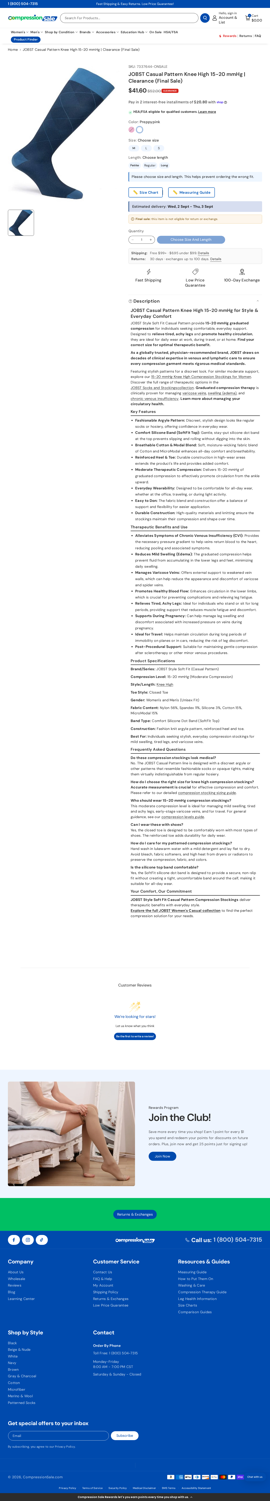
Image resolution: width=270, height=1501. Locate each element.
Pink (131, 130)
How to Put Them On (195, 1278)
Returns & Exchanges (111, 1298)
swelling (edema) (222, 393)
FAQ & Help (102, 1278)
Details (203, 253)
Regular (150, 165)
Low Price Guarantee (110, 1305)
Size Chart (149, 192)
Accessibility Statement (196, 1488)
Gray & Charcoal (22, 1376)
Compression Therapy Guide (202, 1292)
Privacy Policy (65, 1447)
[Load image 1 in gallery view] (21, 223)
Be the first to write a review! (135, 1036)
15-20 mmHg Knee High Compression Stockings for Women (201, 376)
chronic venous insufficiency (154, 398)
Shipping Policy (105, 1292)
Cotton (14, 1382)
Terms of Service (92, 1488)
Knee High (165, 684)
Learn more (207, 112)
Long (165, 166)
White (13, 1356)
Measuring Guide (195, 192)
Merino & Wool (20, 1396)
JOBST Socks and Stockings (154, 387)
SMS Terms (169, 1488)
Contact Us (102, 1272)
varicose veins (194, 393)
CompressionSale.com (43, 1477)
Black (12, 1343)
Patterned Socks (22, 1402)
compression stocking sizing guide (207, 792)
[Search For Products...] (205, 18)
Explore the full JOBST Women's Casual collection (175, 910)
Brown (13, 1369)
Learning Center (21, 1298)
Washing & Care (191, 1285)
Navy (12, 1362)
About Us (16, 1272)
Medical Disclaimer (144, 1488)
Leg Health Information (197, 1298)
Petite (135, 166)
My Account (103, 1285)
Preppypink (140, 130)
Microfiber (16, 1389)
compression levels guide (182, 817)
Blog (11, 1292)
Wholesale (16, 1278)
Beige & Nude (19, 1349)
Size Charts (187, 1305)
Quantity (136, 231)
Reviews (14, 1285)
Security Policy (118, 1488)
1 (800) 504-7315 (23, 3)
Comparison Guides (195, 1312)
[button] (135, 1497)
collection (185, 387)
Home (13, 49)
